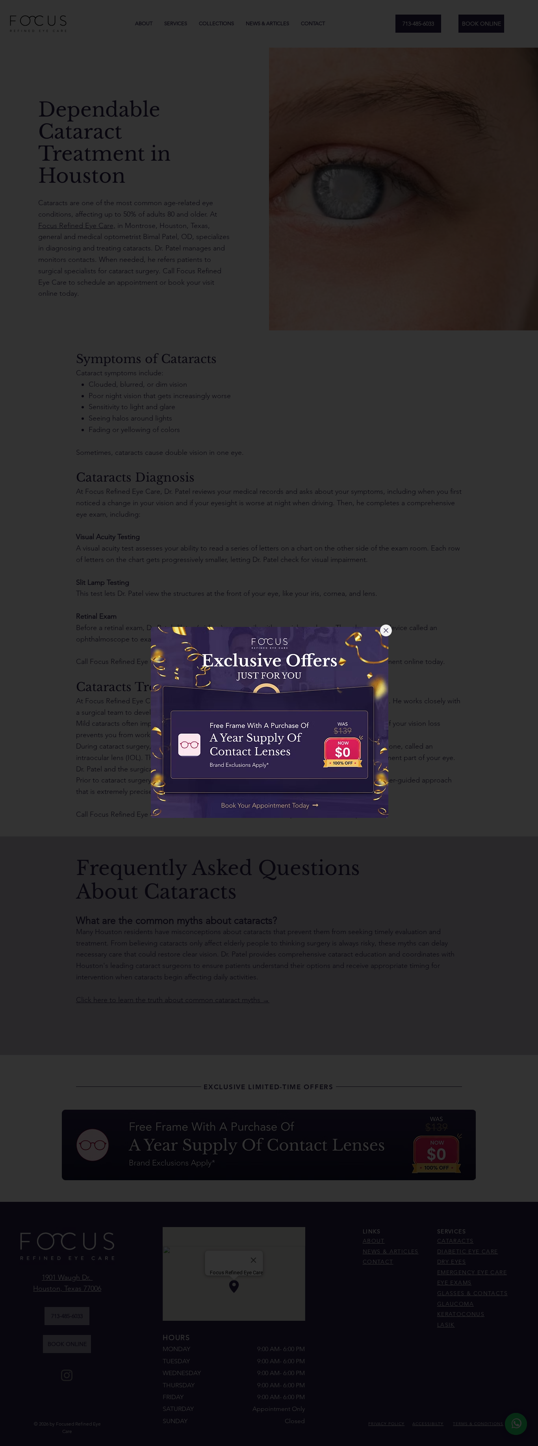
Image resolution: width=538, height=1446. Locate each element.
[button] (386, 630)
